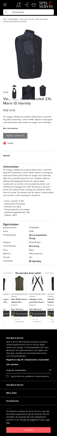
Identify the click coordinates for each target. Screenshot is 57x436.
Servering (34, 246)
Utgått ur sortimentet (15, 136)
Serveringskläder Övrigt (38, 237)
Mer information (10, 128)
